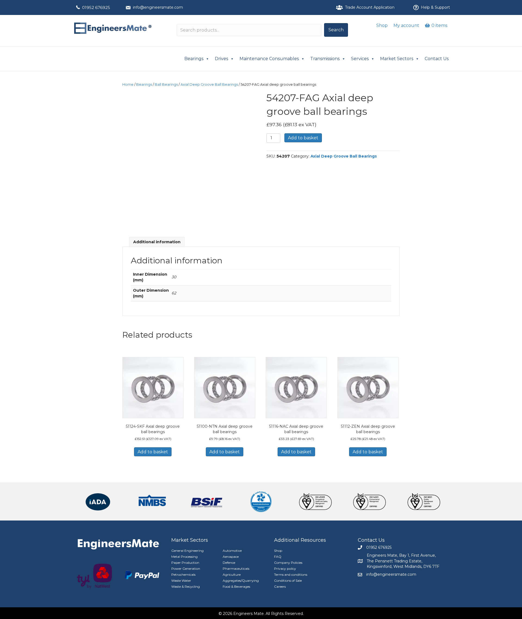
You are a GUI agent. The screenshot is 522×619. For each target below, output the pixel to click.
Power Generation (185, 568)
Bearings (193, 58)
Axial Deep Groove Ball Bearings (209, 84)
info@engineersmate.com (158, 7)
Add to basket (303, 137)
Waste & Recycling (185, 586)
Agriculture (232, 574)
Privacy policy (285, 568)
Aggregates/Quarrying (241, 580)
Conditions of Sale (288, 580)
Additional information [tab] (157, 241)
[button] (336, 30)
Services (360, 58)
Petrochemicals (183, 574)
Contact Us (437, 58)
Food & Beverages (236, 586)
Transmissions (325, 58)
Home (127, 84)
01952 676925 (96, 7)
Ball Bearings (166, 84)
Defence (229, 563)
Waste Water (181, 580)
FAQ (277, 557)
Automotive (232, 551)
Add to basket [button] (153, 451)
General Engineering (187, 551)
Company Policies (288, 563)
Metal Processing (184, 557)
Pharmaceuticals (236, 568)
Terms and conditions (290, 574)
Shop (382, 25)
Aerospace (231, 557)
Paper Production (185, 563)
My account (406, 25)
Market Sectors (396, 58)
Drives (221, 58)
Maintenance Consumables (269, 58)
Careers (280, 586)
